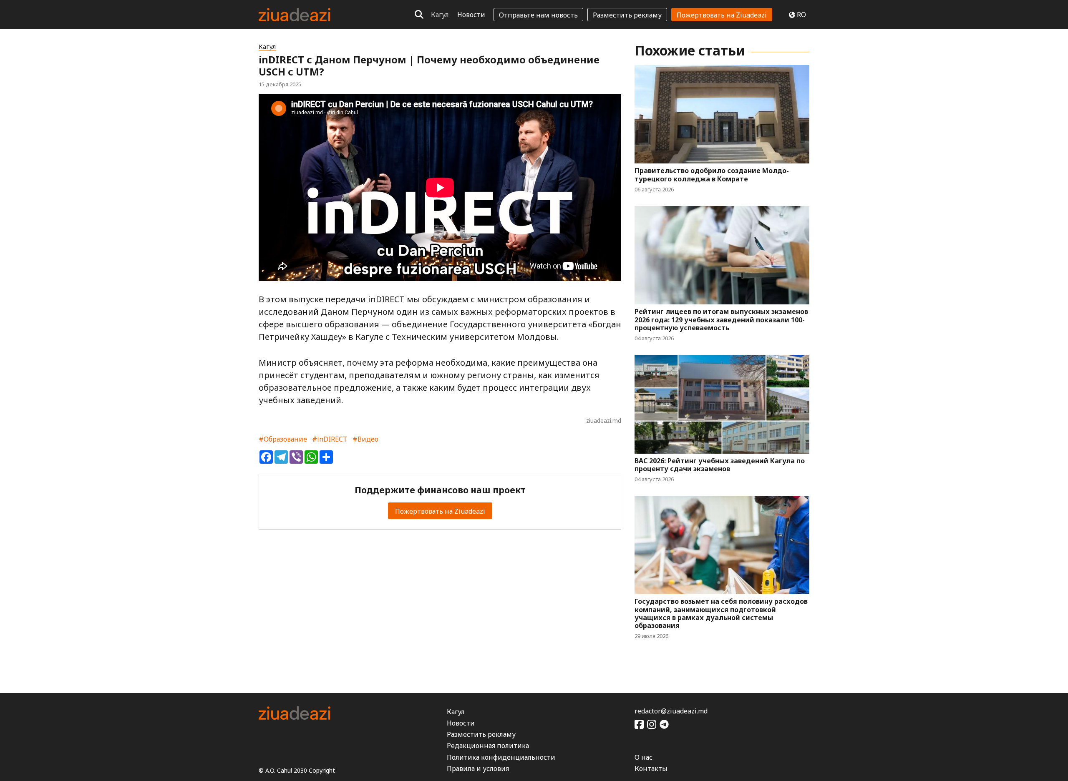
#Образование (283, 439)
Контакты (651, 768)
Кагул (440, 14)
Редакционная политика (488, 745)
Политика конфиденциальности (501, 757)
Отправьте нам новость (538, 15)
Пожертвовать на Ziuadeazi (722, 15)
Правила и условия (478, 768)
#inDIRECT (330, 439)
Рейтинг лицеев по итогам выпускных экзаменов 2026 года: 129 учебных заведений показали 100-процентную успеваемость (721, 320)
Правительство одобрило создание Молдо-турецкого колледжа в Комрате (712, 175)
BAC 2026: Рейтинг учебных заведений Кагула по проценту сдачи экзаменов (720, 465)
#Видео (365, 439)
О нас (643, 757)
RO (801, 14)
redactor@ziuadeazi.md (671, 711)
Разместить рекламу (627, 15)
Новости (471, 14)
